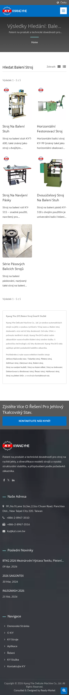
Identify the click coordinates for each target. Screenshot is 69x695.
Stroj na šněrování (54, 367)
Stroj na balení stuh (14, 128)
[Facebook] (4, 480)
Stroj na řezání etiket (36, 367)
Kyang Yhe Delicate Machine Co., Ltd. (43, 683)
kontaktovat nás (42, 376)
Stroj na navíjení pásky (15, 197)
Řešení (11, 653)
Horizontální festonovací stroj (49, 128)
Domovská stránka (18, 626)
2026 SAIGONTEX (13, 576)
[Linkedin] (13, 480)
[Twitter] (8, 480)
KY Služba (13, 659)
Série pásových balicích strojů (14, 266)
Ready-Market (48, 690)
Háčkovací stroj (52, 371)
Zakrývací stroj (25, 363)
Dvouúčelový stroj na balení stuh (50, 197)
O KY (10, 632)
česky (63, 2)
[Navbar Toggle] (63, 10)
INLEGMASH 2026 (13, 591)
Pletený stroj (46, 359)
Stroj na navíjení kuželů (16, 367)
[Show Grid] (59, 67)
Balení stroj (38, 363)
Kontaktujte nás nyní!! (34, 421)
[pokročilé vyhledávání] (64, 690)
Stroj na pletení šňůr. (15, 376)
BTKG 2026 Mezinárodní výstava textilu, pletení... (33, 560)
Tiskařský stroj (33, 359)
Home (34, 42)
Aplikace (12, 646)
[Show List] (64, 67)
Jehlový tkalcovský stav (16, 359)
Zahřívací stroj (12, 363)
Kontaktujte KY (16, 666)
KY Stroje (12, 639)
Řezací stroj (40, 371)
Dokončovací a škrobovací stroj (20, 371)
